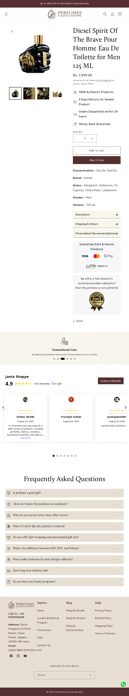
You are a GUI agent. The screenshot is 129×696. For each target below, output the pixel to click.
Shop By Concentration (74, 628)
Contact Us (44, 645)
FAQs (40, 637)
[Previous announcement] (6, 3)
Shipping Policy (104, 626)
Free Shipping (103, 80)
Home (40, 610)
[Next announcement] (122, 3)
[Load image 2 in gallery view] (29, 93)
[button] (7, 14)
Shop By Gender (75, 610)
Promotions (44, 630)
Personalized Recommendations (95, 233)
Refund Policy (103, 618)
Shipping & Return (86, 224)
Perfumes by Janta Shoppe (69, 692)
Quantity (77, 132)
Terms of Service (105, 633)
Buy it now (97, 160)
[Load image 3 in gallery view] (43, 93)
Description (82, 214)
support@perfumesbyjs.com (25, 650)
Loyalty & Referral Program (48, 620)
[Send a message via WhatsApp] (123, 684)
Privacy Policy (103, 610)
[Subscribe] (91, 675)
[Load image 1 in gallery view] (15, 93)
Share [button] (79, 321)
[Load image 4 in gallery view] (57, 93)
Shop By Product (76, 618)
